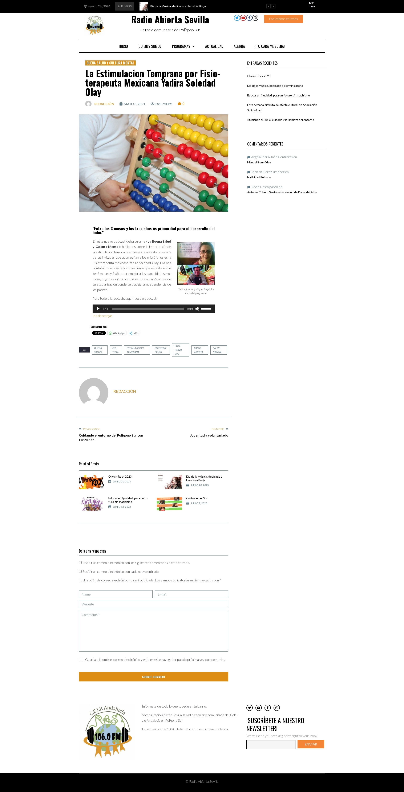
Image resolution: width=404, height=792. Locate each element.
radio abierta (198, 350)
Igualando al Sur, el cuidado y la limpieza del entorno (280, 120)
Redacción (104, 104)
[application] (154, 309)
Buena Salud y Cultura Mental (110, 62)
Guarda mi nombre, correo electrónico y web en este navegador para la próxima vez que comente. (155, 659)
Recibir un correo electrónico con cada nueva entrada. (120, 571)
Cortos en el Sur (196, 498)
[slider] (207, 308)
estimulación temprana (135, 350)
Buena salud (98, 350)
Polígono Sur (178, 349)
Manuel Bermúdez (259, 162)
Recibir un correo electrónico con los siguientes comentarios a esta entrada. (136, 563)
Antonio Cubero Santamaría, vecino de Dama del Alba (282, 192)
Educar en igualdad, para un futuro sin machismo (128, 500)
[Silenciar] (197, 309)
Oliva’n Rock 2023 (120, 476)
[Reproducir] (98, 309)
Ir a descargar (103, 316)
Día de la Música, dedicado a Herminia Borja (204, 478)
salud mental (217, 350)
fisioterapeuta (161, 350)
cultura (115, 350)
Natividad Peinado (259, 177)
